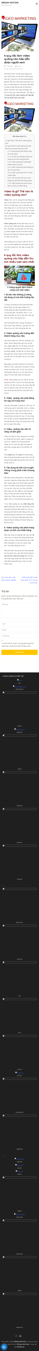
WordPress (20, 1347)
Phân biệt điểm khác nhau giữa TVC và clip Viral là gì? (29, 580)
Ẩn (25, 136)
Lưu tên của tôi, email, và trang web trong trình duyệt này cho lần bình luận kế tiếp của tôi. (18, 645)
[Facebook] (16, 1336)
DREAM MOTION (9, 2)
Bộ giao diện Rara (23, 1344)
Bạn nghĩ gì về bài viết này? (14, 69)
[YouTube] (20, 1336)
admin (19, 66)
